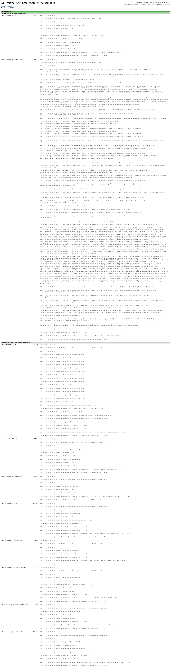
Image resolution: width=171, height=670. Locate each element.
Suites (3, 6)
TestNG (144, 2)
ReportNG (150, 2)
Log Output (9, 6)
